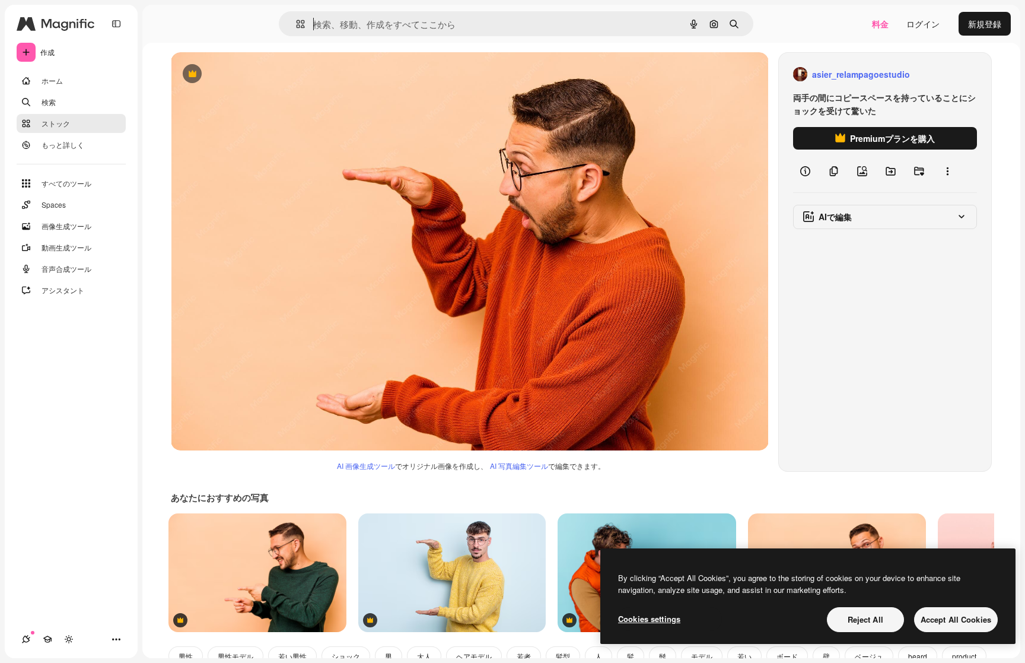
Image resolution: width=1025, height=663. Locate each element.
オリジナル (252, 74)
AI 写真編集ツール (519, 466)
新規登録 (984, 24)
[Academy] (47, 639)
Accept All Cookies (956, 619)
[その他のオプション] (947, 171)
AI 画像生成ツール (366, 466)
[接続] (26, 639)
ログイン (923, 24)
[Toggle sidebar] (116, 23)
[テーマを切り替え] (68, 639)
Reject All (865, 619)
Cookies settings (649, 618)
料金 (880, 24)
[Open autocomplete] (295, 24)
